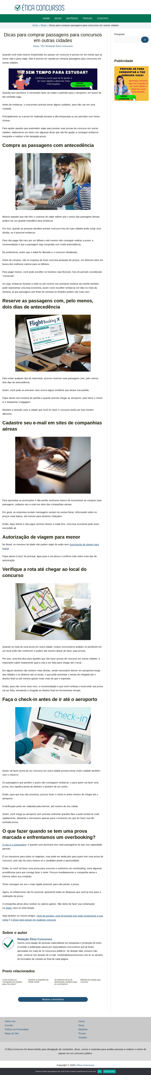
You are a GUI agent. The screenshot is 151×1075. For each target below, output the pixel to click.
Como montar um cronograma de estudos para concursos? (12, 982)
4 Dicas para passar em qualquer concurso (33, 919)
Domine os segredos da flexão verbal (38, 981)
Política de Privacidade (17, 1029)
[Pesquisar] (145, 40)
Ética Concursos (85, 1065)
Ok (100, 1071)
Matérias (83, 1029)
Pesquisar (119, 34)
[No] (148, 1071)
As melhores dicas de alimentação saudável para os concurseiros (65, 982)
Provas (82, 1033)
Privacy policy (109, 1071)
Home (81, 1021)
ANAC (9, 908)
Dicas (36, 46)
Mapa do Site (12, 1033)
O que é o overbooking (14, 844)
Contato (9, 1025)
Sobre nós (10, 1021)
